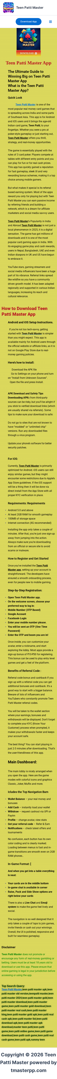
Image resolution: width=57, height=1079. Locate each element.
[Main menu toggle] (50, 21)
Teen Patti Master (29, 7)
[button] (28, 21)
